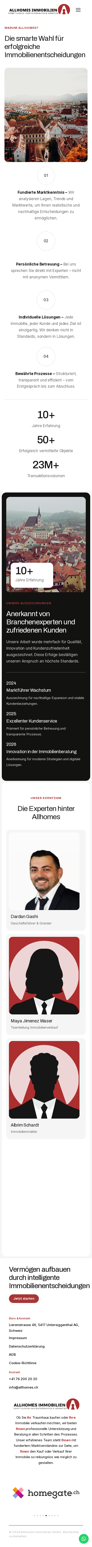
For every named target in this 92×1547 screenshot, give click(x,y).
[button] (34, 1515)
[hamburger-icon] (78, 10)
